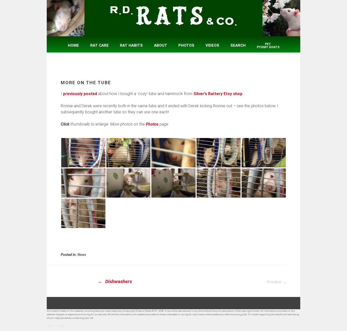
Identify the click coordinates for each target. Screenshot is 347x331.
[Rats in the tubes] (219, 152)
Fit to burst (274, 282)
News (81, 255)
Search (238, 45)
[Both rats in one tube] (83, 152)
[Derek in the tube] (83, 183)
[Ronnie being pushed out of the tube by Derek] (173, 183)
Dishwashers (118, 281)
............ (50, 325)
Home (73, 45)
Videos (212, 45)
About (160, 45)
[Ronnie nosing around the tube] (128, 152)
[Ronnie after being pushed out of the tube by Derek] (128, 183)
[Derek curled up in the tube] (173, 152)
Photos (186, 45)
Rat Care (99, 45)
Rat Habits (131, 45)
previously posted (80, 93)
